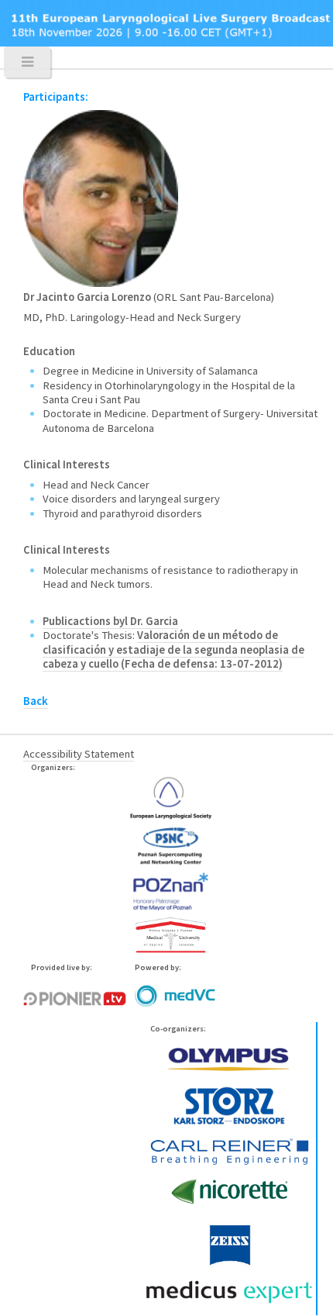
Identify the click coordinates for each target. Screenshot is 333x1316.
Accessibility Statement (78, 754)
